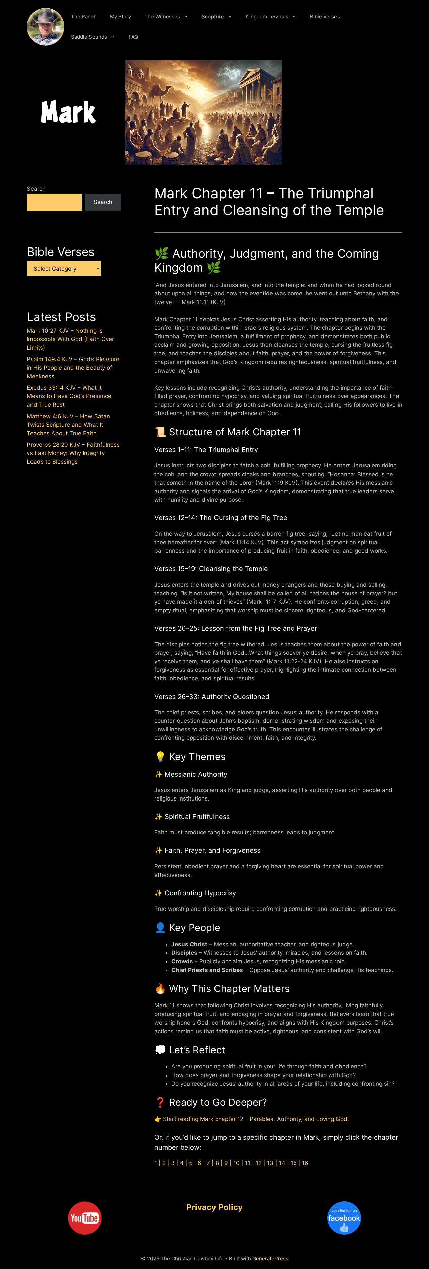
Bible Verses (325, 16)
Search (36, 188)
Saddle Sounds (89, 37)
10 (236, 1163)
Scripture (213, 16)
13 (270, 1163)
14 (282, 1163)
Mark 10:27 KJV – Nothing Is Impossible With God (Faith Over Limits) (70, 339)
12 (259, 1163)
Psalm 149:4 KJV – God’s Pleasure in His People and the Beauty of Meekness (73, 368)
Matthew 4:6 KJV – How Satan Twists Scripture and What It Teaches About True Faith (68, 425)
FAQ (133, 37)
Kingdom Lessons (267, 16)
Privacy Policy (214, 1207)
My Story (120, 16)
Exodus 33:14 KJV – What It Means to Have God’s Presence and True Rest (69, 396)
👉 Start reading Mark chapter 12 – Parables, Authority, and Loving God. (251, 1119)
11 (247, 1163)
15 (294, 1163)
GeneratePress (270, 1258)
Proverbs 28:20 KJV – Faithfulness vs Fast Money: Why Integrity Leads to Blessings (73, 453)
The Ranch (84, 16)
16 (305, 1163)
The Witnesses (162, 16)
